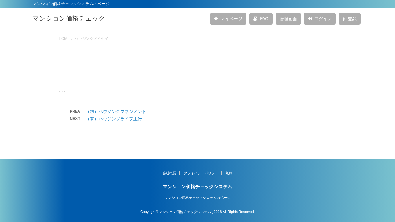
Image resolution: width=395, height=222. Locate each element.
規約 (229, 173)
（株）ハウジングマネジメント (116, 111)
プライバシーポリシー (201, 173)
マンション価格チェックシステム (197, 186)
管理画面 (288, 18)
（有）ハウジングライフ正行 (114, 118)
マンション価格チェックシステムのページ (197, 198)
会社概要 (169, 173)
